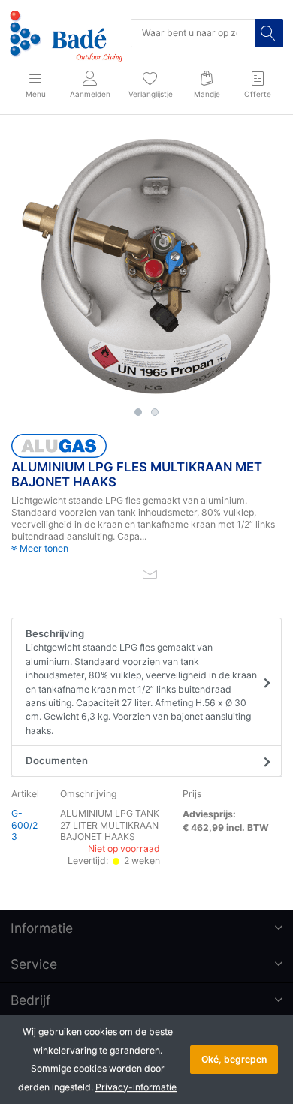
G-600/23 (24, 825)
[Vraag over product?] (150, 573)
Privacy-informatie (136, 1087)
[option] (146, 266)
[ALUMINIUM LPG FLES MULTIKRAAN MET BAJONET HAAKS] (146, 266)
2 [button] (155, 412)
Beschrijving (141, 681)
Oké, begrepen (234, 1059)
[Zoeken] (269, 33)
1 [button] (138, 412)
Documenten (57, 760)
